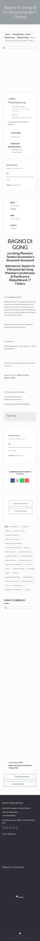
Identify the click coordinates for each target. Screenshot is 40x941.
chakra (27, 547)
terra (27, 589)
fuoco (28, 564)
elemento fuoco (24, 552)
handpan (31, 568)
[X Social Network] (17, 480)
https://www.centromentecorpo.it (21, 117)
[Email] (27, 480)
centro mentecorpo (13, 547)
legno (15, 573)
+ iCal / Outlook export (20, 511)
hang (8, 573)
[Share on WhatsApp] (22, 480)
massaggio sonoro (12, 577)
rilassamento (18, 585)
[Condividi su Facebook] (12, 480)
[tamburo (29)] (31, 842)
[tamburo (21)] (31, 858)
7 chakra (24, 526)
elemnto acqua (26, 556)
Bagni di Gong (22, 37)
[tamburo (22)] (23, 858)
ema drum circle (25, 560)
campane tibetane (12, 535)
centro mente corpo (13, 543)
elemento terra (11, 556)
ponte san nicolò (12, 581)
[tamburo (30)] (23, 842)
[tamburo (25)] (31, 850)
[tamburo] (6, 842)
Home (7, 34)
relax (7, 585)
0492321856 (16, 185)
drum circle (10, 552)
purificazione (27, 581)
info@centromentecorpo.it (14, 168)
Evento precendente (21, 777)
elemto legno (10, 560)
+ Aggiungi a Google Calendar (20, 503)
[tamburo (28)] (6, 850)
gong (7, 568)
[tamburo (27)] (14, 850)
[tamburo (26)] (23, 850)
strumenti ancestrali (13, 589)
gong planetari (19, 568)
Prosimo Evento (18, 784)
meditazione (28, 577)
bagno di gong (19, 531)
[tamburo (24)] (6, 858)
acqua (7, 531)
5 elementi (14, 526)
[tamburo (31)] (14, 842)
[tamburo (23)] (14, 858)
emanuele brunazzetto (14, 564)
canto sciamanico (12, 539)
